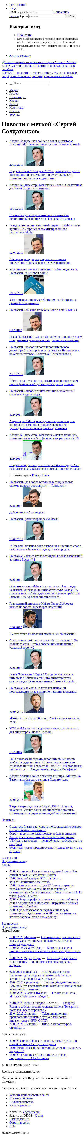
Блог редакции (19, 1119)
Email (13, 12)
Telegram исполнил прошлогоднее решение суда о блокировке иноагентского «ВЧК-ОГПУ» (38, 1017)
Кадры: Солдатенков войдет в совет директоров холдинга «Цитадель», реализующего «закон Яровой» (45, 142)
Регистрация (17, 4)
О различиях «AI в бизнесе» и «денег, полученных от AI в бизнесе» (38, 1056)
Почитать (8, 820)
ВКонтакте (24, 35)
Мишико (30, 937)
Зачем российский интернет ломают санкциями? (41, 837)
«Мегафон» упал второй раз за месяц (34, 519)
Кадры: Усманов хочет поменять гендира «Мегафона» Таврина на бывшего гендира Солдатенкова (45, 777)
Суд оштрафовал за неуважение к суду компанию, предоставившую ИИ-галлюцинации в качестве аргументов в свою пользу (43, 913)
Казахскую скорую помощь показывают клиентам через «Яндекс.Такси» (45, 949)
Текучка (14, 114)
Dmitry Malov (41, 475)
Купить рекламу (20, 55)
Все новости (10, 923)
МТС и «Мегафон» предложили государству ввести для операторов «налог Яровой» (44, 730)
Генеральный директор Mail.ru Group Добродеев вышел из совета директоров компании (41, 605)
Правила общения (21, 1098)
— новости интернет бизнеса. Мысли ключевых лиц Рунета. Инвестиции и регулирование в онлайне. (40, 74)
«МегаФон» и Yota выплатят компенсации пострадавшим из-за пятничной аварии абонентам (43, 689)
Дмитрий (30, 1013)
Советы (14, 111)
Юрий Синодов (34, 1003)
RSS (12, 1126)
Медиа (13, 90)
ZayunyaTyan (32, 947)
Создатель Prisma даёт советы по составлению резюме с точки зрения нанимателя (45, 828)
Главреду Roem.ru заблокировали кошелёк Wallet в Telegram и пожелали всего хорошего (44, 1006)
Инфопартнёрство (21, 1101)
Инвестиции (17, 97)
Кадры (13, 100)
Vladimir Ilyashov (35, 992)
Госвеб (13, 93)
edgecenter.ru (31, 1112)
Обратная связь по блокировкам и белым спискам (42, 833)
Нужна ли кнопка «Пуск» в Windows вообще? (42, 994)
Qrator (39, 1115)
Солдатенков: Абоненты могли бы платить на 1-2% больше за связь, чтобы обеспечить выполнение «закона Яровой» (43, 644)
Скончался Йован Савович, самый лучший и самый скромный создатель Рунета (43, 873)
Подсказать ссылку (14, 861)
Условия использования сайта (29, 1094)
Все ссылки (9, 857)
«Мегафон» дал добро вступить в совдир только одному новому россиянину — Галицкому (41, 483)
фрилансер (30, 971)
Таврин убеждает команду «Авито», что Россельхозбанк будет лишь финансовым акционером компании (45, 986)
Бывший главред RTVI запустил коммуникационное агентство (34, 880)
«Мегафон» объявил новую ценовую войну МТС (42, 309)
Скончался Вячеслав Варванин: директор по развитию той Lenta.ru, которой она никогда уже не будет (40, 975)
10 (77, 438)
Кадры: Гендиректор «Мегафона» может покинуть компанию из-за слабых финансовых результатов (43, 436)
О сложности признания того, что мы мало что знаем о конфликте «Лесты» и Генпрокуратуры (45, 940)
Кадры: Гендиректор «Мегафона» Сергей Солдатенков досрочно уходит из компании (45, 186)
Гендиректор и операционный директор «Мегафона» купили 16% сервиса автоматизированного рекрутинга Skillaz (44, 229)
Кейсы (13, 104)
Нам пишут (17, 107)
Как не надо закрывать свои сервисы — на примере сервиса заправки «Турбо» (43, 961)
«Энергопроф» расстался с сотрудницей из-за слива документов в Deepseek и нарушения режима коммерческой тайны (43, 903)
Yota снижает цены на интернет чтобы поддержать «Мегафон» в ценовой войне (43, 271)
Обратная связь (19, 1122)
